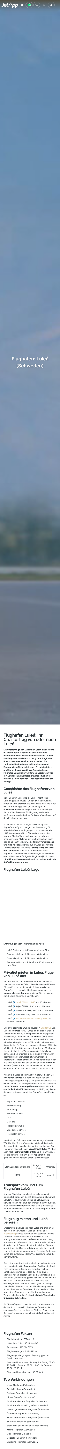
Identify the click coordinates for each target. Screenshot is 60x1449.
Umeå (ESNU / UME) (25, 1002)
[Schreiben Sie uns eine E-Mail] (22, 5)
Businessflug (9, 1233)
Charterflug (46, 1028)
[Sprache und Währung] (44, 5)
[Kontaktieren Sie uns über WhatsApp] (29, 5)
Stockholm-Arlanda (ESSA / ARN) (31, 1018)
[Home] (9, 5)
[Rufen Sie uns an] (36, 5)
